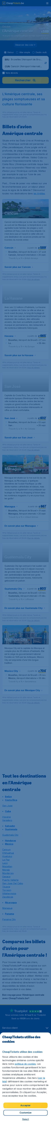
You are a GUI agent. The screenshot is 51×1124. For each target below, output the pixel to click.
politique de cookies (25, 1063)
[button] (25, 1119)
